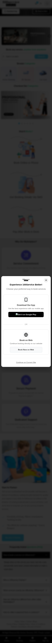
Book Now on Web (26, 350)
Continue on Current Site (26, 362)
